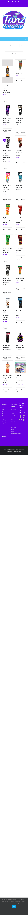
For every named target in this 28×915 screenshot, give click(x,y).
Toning (3, 413)
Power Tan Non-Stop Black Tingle (7, 347)
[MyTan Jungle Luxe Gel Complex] (7, 240)
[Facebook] (20, 416)
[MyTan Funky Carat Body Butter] (7, 209)
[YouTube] (20, 420)
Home (19, 39)
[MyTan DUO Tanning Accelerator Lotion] (7, 177)
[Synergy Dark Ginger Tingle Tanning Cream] (7, 367)
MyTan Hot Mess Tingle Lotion (19, 220)
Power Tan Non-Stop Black (19, 313)
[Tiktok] (24, 420)
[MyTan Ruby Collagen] (20, 240)
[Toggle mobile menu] (24, 34)
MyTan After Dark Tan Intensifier (7, 120)
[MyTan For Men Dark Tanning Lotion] (20, 177)
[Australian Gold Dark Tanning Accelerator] (7, 71)
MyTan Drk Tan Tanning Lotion (19, 153)
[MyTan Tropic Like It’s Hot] (20, 270)
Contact (4, 428)
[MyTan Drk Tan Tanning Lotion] (20, 142)
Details (10, 100)
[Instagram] (24, 416)
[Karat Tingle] (20, 65)
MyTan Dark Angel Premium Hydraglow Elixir (7, 155)
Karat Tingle (19, 73)
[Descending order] (21, 45)
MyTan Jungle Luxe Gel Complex (7, 250)
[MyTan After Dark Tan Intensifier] (7, 110)
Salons (3, 409)
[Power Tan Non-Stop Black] (20, 302)
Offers (3, 424)
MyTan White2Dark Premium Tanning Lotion (7, 315)
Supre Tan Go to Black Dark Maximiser (20, 347)
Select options (18, 390)
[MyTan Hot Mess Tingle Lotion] (20, 209)
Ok (14, 906)
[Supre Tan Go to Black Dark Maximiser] (20, 337)
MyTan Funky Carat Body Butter (7, 220)
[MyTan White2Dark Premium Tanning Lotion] (7, 302)
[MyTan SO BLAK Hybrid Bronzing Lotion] (7, 270)
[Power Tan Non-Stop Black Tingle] (7, 337)
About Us (4, 426)
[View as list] (15, 53)
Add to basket (5, 101)
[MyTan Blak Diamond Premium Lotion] (20, 110)
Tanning (4, 411)
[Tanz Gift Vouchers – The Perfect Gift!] (20, 367)
